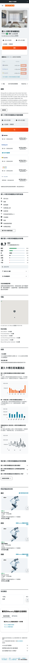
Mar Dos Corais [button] (5, 512)
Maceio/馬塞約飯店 (8, 626)
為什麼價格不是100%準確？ (9, 651)
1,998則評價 (15, 33)
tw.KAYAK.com (4, 658)
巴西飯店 (24, 658)
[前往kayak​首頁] (9, 5)
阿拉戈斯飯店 (4, 659)
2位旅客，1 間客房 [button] (8, 44)
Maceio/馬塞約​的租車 (9, 624)
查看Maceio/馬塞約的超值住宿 (22, 523)
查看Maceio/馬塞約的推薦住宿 (22, 555)
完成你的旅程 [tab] (6, 616)
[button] (27, 1)
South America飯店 (16, 658)
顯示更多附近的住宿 (23, 493)
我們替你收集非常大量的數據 (10, 648)
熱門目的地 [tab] (14, 616)
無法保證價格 (20, 641)
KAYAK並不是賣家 (7, 645)
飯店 (10, 658)
